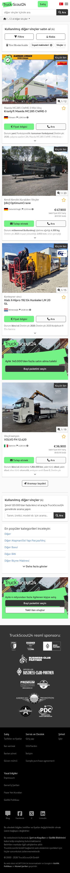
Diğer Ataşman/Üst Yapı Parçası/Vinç (25, 540)
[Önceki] (5, 79)
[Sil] (50, 45)
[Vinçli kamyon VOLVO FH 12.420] (35, 407)
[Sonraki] (65, 79)
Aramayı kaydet (36, 483)
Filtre (20, 36)
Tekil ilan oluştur (35, 610)
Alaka (51, 36)
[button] (66, 4)
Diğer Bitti (10, 554)
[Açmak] (35, 140)
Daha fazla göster (36, 566)
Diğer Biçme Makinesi (17, 560)
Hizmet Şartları (21, 866)
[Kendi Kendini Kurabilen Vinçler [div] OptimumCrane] (35, 171)
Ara (63, 12)
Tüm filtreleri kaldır (18, 45)
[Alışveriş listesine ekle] (64, 108)
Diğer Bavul (11, 547)
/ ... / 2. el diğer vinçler (17, 18)
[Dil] (61, 4)
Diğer (8, 533)
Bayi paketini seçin (35, 368)
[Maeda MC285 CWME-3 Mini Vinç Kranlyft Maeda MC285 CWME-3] (35, 79)
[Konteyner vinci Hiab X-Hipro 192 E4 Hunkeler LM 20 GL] (35, 268)
